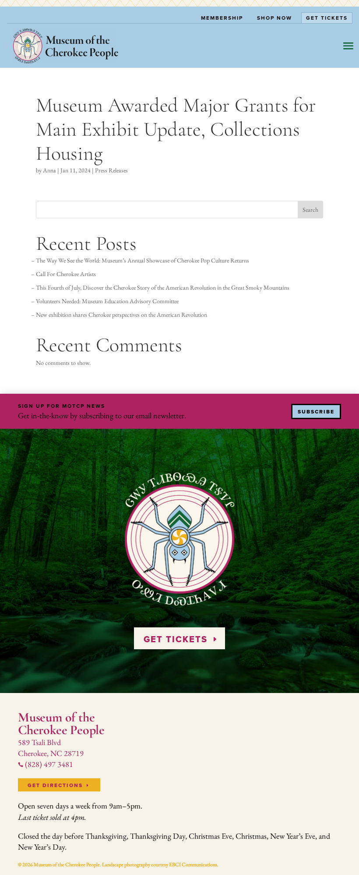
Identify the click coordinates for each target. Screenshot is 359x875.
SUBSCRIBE (316, 412)
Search (310, 210)
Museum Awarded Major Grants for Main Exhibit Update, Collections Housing (176, 129)
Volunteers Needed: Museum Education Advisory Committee (107, 301)
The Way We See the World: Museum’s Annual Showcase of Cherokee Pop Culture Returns (142, 260)
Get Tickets (327, 17)
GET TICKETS (176, 639)
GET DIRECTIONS (55, 785)
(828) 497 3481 (45, 764)
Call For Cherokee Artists (66, 274)
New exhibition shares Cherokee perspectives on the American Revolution (121, 314)
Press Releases (111, 170)
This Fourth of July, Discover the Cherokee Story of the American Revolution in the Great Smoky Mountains (162, 287)
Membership (222, 17)
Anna (49, 170)
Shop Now (274, 17)
